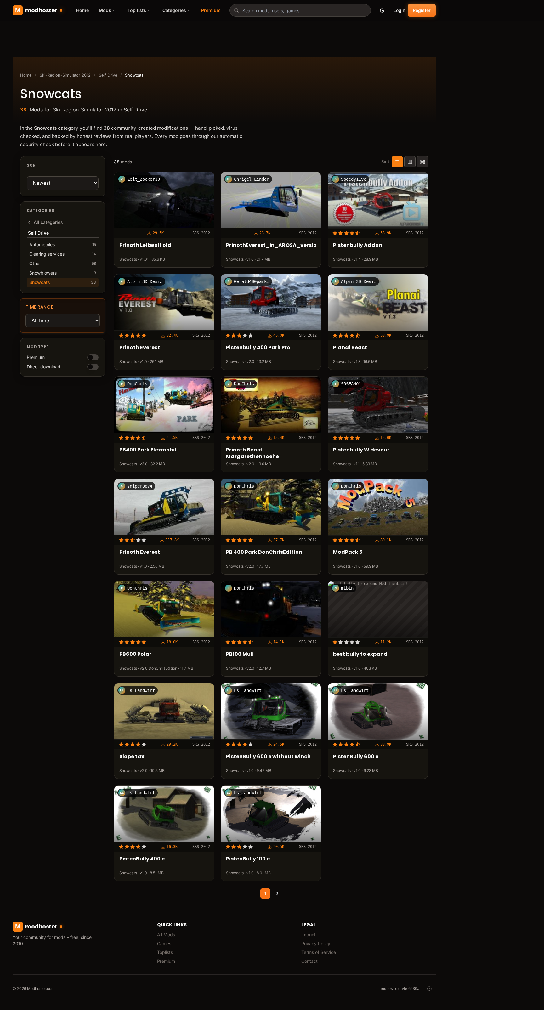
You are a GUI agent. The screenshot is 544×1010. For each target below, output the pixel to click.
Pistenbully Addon (357, 245)
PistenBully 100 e (248, 859)
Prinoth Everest (139, 347)
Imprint (308, 934)
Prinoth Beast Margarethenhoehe (252, 453)
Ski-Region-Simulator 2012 (65, 75)
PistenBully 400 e (142, 859)
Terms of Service (318, 952)
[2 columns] (410, 161)
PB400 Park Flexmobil (147, 450)
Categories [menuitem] (174, 10)
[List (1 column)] (397, 161)
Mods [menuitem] (105, 10)
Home (82, 10)
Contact (309, 961)
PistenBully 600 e (355, 756)
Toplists (165, 952)
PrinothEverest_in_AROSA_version (271, 245)
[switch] (93, 357)
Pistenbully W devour (361, 450)
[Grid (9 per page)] (422, 161)
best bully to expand (360, 654)
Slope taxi (132, 756)
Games (164, 943)
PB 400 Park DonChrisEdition (264, 552)
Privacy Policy (315, 943)
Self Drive (108, 75)
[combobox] (300, 10)
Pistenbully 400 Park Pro (258, 347)
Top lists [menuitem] (137, 10)
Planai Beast (350, 347)
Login (399, 10)
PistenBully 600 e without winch (268, 756)
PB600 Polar (135, 654)
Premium (211, 10)
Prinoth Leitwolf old (145, 245)
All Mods (166, 934)
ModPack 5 (347, 552)
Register (422, 10)
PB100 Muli (240, 654)
